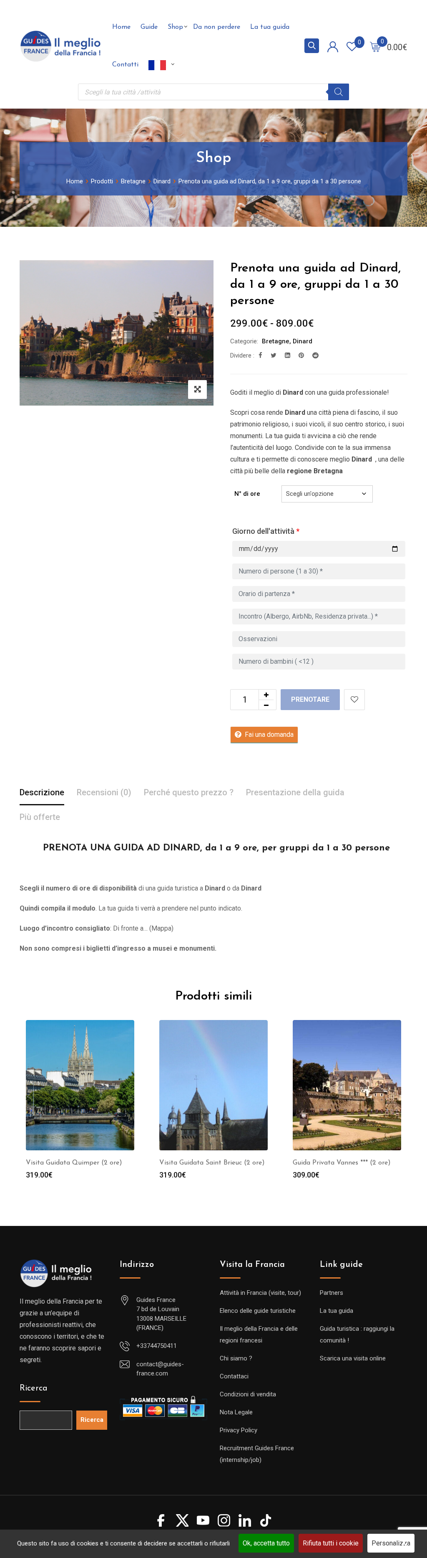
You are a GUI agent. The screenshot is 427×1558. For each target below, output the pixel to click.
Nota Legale (236, 1412)
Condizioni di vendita (248, 1394)
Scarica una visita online (353, 1358)
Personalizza (391, 1543)
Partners (331, 1293)
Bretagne (275, 341)
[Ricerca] (338, 92)
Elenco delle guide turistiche (258, 1310)
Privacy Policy (238, 1430)
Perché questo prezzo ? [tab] (189, 792)
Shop (175, 27)
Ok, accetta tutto (266, 1543)
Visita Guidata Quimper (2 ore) (74, 1163)
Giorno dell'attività (265, 531)
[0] (375, 46)
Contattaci (234, 1376)
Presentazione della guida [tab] (295, 792)
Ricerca (34, 1388)
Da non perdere (216, 27)
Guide (149, 27)
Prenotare (310, 699)
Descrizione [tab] (42, 792)
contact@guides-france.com (160, 1369)
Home (121, 27)
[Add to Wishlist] (354, 699)
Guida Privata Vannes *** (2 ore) (342, 1163)
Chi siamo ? (236, 1358)
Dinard (302, 341)
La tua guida (269, 27)
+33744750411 (156, 1346)
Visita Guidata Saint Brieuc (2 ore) (212, 1163)
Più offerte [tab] (40, 817)
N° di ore (247, 493)
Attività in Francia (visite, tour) (260, 1293)
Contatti (125, 64)
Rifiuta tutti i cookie (331, 1543)
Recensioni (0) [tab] (104, 792)
